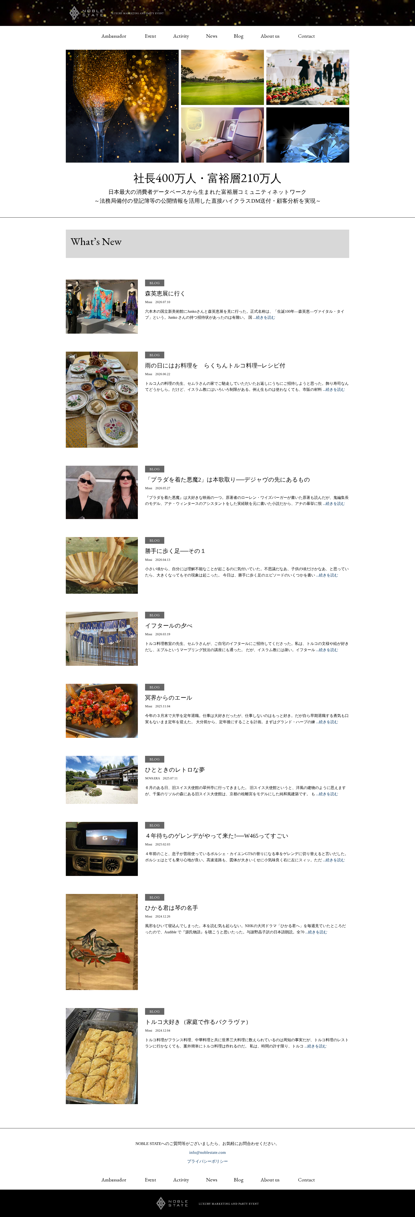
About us (270, 36)
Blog (238, 36)
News (211, 36)
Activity (181, 36)
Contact (306, 36)
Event (150, 36)
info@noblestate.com (207, 1152)
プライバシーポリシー (207, 1161)
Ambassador (113, 36)
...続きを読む (264, 317)
